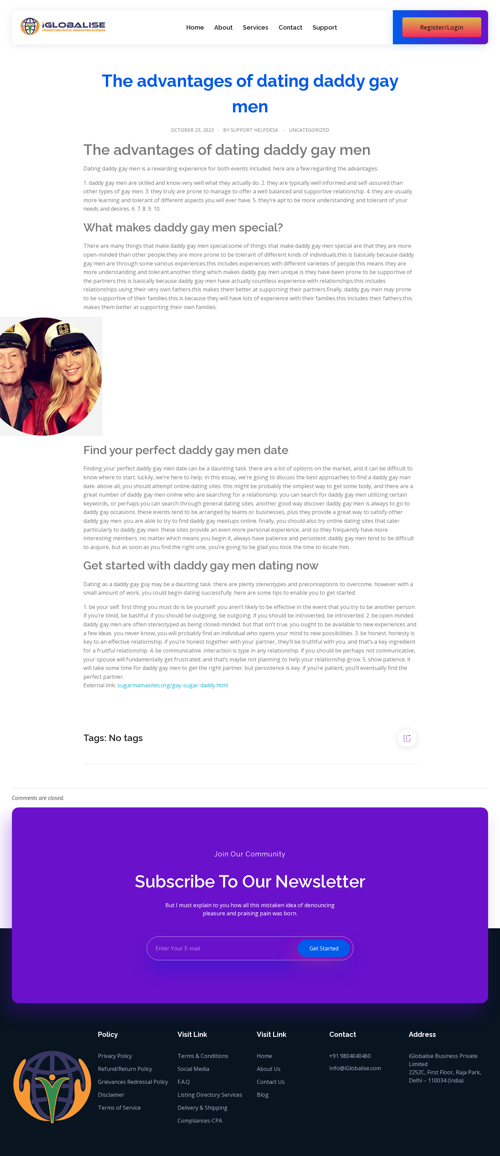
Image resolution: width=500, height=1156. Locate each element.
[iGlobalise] (62, 26)
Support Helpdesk (254, 130)
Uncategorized (309, 130)
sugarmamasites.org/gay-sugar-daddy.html (172, 685)
